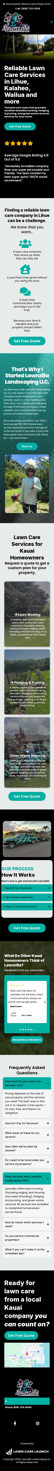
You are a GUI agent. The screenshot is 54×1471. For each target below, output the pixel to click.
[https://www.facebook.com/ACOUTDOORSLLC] (15, 1423)
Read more (16, 1006)
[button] (51, 22)
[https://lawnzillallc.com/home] (15, 22)
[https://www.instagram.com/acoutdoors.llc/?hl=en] (38, 1423)
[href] (27, 1355)
